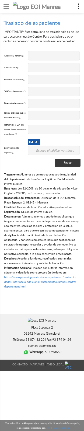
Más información (61, 428)
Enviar (67, 163)
